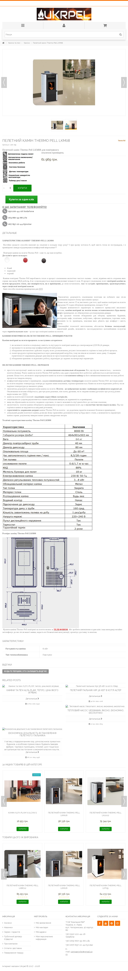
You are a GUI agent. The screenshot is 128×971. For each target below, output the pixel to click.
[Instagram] (117, 923)
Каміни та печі (14, 43)
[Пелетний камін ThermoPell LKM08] (57, 125)
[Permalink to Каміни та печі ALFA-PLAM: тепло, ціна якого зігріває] (32, 686)
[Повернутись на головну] (3, 43)
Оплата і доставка (13, 948)
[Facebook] (99, 923)
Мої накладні (42, 927)
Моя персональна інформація (44, 937)
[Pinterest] (111, 923)
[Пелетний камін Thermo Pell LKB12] (105, 791)
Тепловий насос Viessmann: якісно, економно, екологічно (95, 711)
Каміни (27, 43)
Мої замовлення (43, 923)
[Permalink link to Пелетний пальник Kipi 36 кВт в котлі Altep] (96, 686)
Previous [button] (4, 801)
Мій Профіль (40, 916)
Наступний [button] (124, 82)
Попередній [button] (4, 82)
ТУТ (41, 289)
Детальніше (32, 698)
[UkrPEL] (64, 14)
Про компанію (10, 944)
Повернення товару (13, 953)
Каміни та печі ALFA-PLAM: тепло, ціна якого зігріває (32, 691)
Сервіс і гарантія (12, 932)
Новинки (8, 927)
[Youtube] (105, 923)
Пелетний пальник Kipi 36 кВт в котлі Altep (95, 690)
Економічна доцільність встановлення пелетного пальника (32, 734)
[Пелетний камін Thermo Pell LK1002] (64, 864)
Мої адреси (41, 932)
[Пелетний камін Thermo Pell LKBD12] (64, 791)
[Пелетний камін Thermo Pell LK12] (22, 791)
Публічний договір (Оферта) (13, 937)
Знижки (8, 923)
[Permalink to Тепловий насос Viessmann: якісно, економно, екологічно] (96, 706)
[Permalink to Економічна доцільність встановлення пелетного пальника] (32, 729)
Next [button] (124, 801)
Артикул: (6, 145)
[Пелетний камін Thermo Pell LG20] (22, 864)
